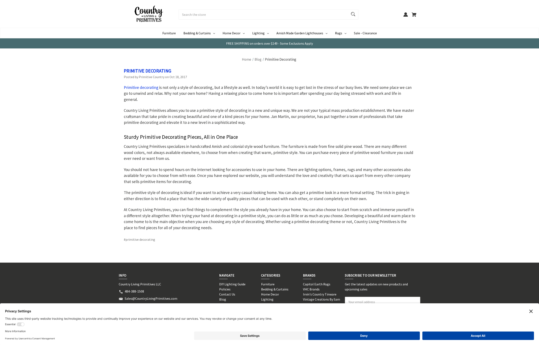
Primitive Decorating (147, 71)
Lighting (258, 33)
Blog (222, 299)
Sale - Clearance (365, 33)
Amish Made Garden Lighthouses (299, 33)
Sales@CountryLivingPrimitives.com (151, 298)
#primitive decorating (139, 239)
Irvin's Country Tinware (319, 294)
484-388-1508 (134, 291)
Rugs (338, 33)
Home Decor (231, 33)
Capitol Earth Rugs (316, 284)
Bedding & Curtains (197, 33)
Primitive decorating (141, 87)
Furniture (169, 33)
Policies (225, 289)
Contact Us (227, 294)
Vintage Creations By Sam (321, 299)
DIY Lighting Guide (232, 284)
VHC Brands (311, 289)
